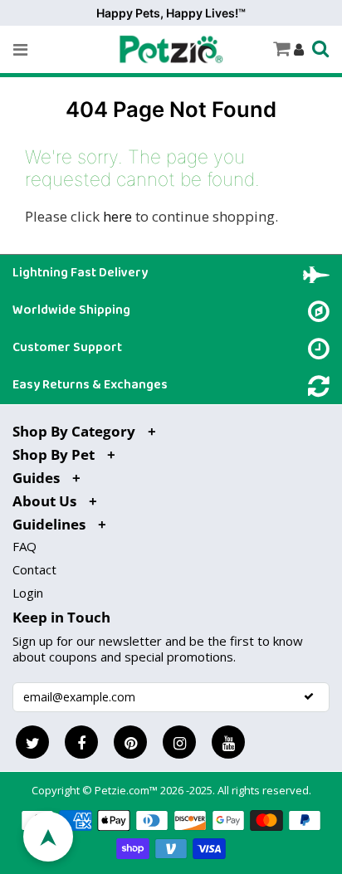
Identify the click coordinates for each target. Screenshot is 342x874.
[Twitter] (32, 742)
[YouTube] (228, 742)
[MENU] (20, 50)
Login (27, 592)
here (117, 216)
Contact (34, 569)
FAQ (24, 546)
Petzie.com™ (127, 790)
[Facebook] (81, 742)
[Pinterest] (130, 742)
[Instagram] (179, 742)
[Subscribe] (309, 696)
